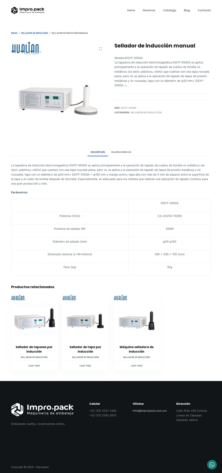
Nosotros (149, 10)
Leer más (34, 365)
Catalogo (169, 10)
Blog (187, 10)
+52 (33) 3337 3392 (103, 410)
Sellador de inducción (146, 112)
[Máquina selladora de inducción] (137, 318)
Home (131, 10)
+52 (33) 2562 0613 (102, 415)
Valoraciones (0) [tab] (121, 152)
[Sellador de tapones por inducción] (34, 318)
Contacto (204, 10)
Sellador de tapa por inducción (85, 349)
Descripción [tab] (98, 152)
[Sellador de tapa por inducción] (85, 318)
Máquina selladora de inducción (136, 349)
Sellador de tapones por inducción (34, 349)
